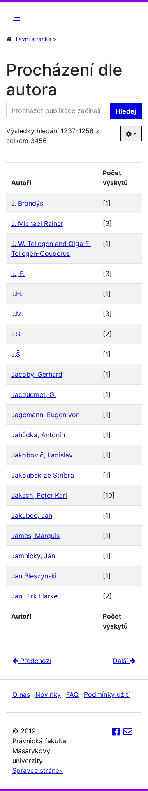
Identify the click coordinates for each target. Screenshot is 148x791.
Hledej (126, 111)
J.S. (16, 334)
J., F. (18, 273)
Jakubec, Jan (31, 515)
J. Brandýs (27, 203)
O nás (21, 694)
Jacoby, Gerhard (36, 374)
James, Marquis (35, 535)
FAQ (72, 694)
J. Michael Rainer (37, 223)
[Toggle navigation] (15, 17)
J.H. (17, 294)
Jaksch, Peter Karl (39, 495)
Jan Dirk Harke (34, 596)
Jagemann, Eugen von (45, 415)
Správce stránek (37, 770)
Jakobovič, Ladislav (42, 455)
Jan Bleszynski (34, 576)
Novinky (48, 694)
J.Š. (16, 354)
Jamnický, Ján (33, 556)
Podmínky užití (107, 694)
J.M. (17, 314)
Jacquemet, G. (33, 394)
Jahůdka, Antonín (38, 435)
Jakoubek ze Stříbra (42, 475)
